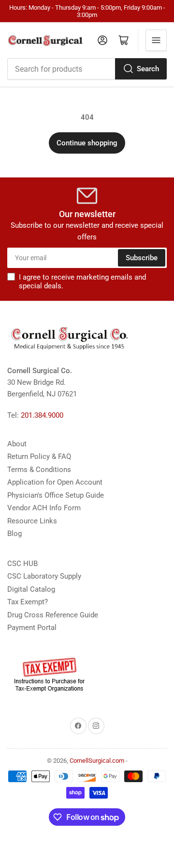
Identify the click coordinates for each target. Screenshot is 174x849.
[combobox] (87, 68)
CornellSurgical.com (97, 760)
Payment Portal (32, 627)
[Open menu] (156, 40)
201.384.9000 (42, 415)
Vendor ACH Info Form (44, 507)
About (17, 444)
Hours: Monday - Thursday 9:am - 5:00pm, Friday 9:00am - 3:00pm (87, 11)
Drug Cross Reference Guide (52, 615)
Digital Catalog (31, 589)
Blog (14, 533)
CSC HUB (22, 563)
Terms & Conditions (39, 469)
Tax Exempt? (27, 601)
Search (148, 68)
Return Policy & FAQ (39, 456)
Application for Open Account (54, 482)
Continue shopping (87, 143)
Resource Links (32, 521)
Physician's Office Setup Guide (55, 495)
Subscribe (142, 257)
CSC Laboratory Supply (44, 576)
